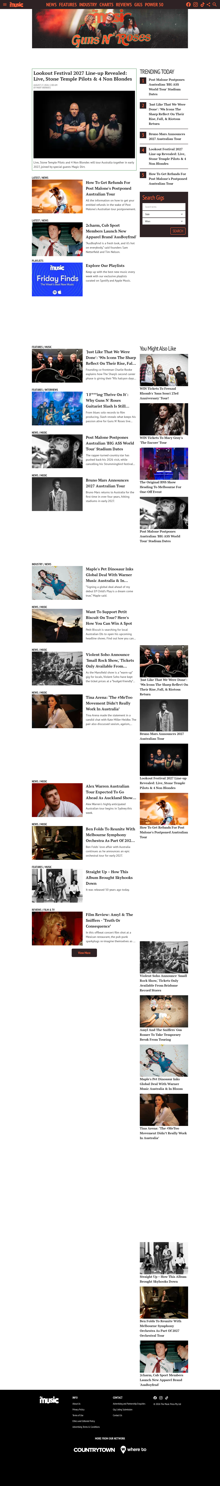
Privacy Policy (78, 1409)
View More (84, 953)
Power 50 (154, 4)
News (51, 4)
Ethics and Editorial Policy (83, 1421)
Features (68, 4)
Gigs (138, 4)
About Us (76, 1403)
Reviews (124, 4)
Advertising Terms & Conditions (86, 1427)
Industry (88, 4)
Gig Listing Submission (122, 1409)
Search (178, 230)
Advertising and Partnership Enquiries (129, 1403)
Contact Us (117, 1415)
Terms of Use (77, 1415)
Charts (106, 4)
